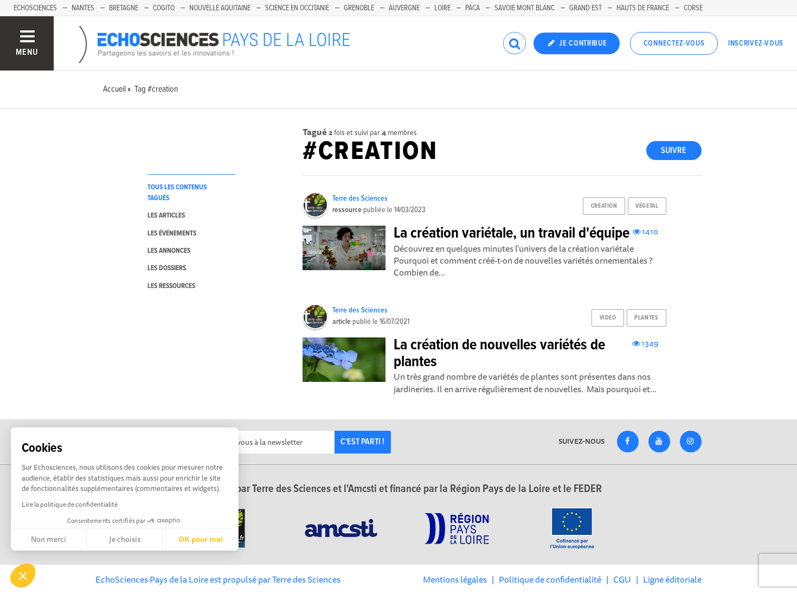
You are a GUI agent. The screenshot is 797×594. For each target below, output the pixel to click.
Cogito (164, 8)
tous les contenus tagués (177, 192)
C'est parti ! (362, 442)
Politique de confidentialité (550, 579)
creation (604, 206)
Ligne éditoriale (672, 579)
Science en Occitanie (297, 8)
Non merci (48, 539)
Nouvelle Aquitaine (219, 8)
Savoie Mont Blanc (524, 8)
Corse (693, 8)
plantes (646, 318)
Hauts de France (642, 8)
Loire (442, 8)
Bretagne (123, 8)
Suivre (673, 150)
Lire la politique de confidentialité (70, 504)
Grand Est (585, 8)
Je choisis (124, 539)
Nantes (83, 8)
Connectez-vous (674, 43)
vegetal (646, 206)
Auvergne (404, 8)
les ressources (171, 286)
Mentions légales (455, 579)
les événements (171, 233)
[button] (23, 576)
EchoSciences (35, 8)
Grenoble (359, 8)
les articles (166, 215)
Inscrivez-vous (755, 43)
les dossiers (166, 268)
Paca (472, 8)
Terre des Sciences (360, 198)
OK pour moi (200, 539)
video (608, 318)
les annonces (168, 251)
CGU (622, 579)
